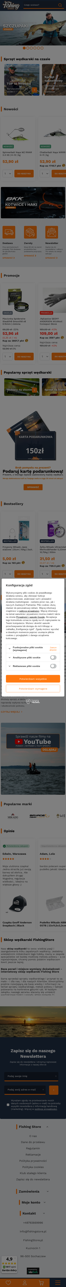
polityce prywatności (29, 611)
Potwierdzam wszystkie (33, 678)
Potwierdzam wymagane (33, 688)
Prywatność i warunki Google (30, 617)
